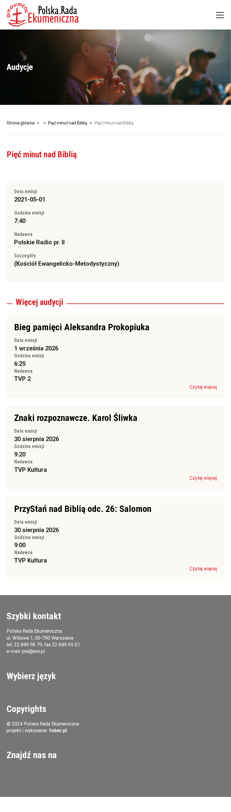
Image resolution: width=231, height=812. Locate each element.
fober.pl (58, 730)
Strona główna (21, 123)
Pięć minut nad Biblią (67, 123)
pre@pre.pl (33, 651)
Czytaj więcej (203, 387)
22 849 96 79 (28, 644)
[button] (43, 15)
